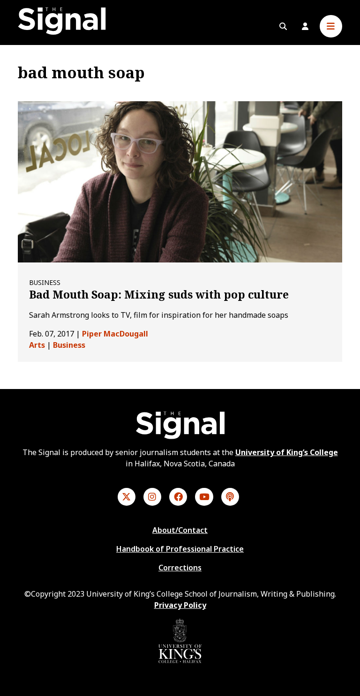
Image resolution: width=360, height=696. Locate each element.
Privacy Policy (180, 605)
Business (69, 345)
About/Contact (180, 530)
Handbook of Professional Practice (180, 549)
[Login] (305, 26)
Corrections (180, 567)
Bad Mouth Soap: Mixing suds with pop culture (159, 294)
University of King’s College (286, 452)
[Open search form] (283, 26)
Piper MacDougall (115, 334)
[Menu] (331, 26)
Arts (37, 345)
